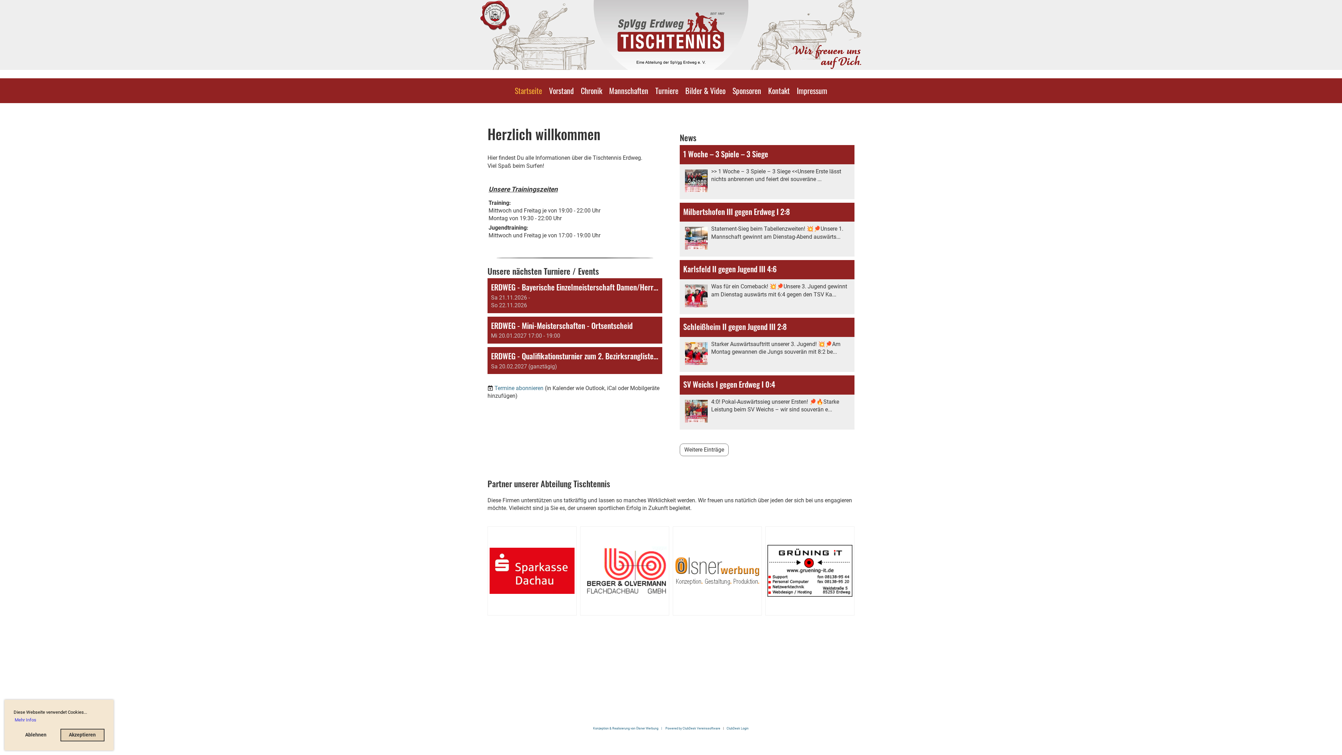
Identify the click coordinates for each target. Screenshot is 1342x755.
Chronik (591, 90)
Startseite (528, 90)
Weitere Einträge (704, 449)
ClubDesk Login (738, 728)
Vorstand (561, 90)
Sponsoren (747, 90)
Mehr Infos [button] (25, 719)
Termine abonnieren (519, 388)
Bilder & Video (705, 90)
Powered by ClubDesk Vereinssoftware (692, 728)
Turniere (666, 90)
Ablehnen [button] (35, 735)
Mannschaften (628, 90)
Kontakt (779, 90)
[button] (575, 295)
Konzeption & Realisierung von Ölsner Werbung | (629, 728)
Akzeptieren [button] (82, 735)
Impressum (812, 90)
